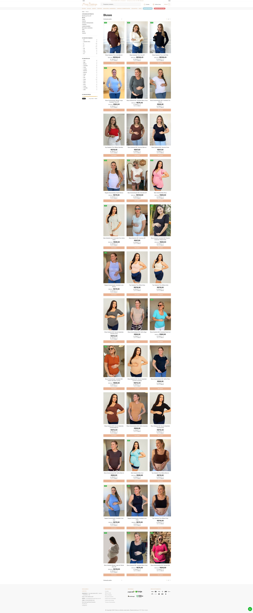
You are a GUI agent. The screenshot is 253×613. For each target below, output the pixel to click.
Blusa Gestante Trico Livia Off (137, 55)
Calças (83, 19)
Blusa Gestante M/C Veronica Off (137, 238)
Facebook (84, 603)
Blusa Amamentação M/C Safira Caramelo (137, 426)
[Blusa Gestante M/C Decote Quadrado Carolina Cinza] (114, 314)
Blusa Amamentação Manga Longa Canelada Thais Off (114, 101)
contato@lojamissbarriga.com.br (93, 598)
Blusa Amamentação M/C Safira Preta (160, 379)
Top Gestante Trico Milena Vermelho (114, 147)
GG (84, 48)
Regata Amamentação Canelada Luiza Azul (114, 519)
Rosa (84, 81)
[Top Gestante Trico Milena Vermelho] (114, 129)
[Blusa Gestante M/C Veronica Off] (137, 220)
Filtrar (84, 98)
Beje (84, 62)
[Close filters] (97, 14)
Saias (83, 29)
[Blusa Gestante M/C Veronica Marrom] (137, 129)
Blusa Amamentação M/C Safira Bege (137, 332)
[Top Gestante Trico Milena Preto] (160, 500)
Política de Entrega (109, 600)
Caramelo (85, 65)
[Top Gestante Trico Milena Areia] (160, 267)
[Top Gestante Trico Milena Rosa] (137, 267)
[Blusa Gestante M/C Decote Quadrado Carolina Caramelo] (137, 361)
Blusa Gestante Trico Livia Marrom (113, 55)
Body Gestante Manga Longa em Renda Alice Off (114, 566)
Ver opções (114, 63)
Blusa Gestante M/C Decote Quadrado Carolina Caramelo (137, 379)
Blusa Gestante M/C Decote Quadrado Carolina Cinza (114, 332)
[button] (167, 4)
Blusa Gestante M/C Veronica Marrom (137, 147)
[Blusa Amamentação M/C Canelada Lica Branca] (160, 82)
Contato (147, 4)
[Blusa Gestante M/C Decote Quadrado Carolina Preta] (160, 408)
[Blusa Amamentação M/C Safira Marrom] (114, 455)
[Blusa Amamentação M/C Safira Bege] (137, 314)
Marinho (85, 70)
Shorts (83, 31)
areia (84, 89)
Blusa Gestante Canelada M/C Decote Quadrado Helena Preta (160, 238)
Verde (84, 86)
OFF (84, 75)
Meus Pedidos (108, 595)
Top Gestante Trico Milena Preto (160, 518)
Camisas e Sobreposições (87, 22)
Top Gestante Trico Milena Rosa (137, 285)
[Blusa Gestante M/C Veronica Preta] (160, 129)
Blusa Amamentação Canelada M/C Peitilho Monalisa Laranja (114, 379)
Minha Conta (158, 4)
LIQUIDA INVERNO (86, 26)
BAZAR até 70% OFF (86, 15)
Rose (84, 82)
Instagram (84, 605)
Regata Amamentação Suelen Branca (114, 192)
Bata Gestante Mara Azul (137, 473)
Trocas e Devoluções (110, 602)
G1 (83, 53)
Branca (84, 63)
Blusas (83, 17)
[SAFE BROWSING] (138, 592)
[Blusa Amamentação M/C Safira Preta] (160, 361)
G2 (84, 39)
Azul (84, 60)
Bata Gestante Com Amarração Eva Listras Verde (114, 238)
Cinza (84, 67)
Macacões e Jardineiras (87, 27)
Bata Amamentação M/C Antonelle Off (137, 192)
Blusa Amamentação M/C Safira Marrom (114, 473)
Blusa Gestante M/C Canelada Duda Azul (160, 332)
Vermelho (85, 87)
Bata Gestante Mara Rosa (160, 192)
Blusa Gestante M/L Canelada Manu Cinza (137, 100)
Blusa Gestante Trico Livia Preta (160, 55)
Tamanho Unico (86, 41)
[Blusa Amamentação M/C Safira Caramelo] (137, 408)
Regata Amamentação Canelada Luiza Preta (137, 519)
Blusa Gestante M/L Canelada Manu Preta (137, 565)
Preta (84, 79)
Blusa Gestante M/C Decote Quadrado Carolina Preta (160, 426)
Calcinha (84, 21)
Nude (84, 74)
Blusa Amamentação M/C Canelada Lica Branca (160, 101)
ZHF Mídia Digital (143, 610)
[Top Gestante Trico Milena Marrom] (160, 455)
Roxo (84, 84)
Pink (84, 77)
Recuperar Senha (109, 596)
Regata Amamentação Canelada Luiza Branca (114, 285)
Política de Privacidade (110, 598)
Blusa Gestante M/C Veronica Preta (160, 147)
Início (83, 11)
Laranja (85, 69)
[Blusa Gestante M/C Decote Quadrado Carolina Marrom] (114, 408)
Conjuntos (84, 24)
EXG (84, 51)
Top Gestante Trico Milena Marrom (160, 473)
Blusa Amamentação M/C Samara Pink (160, 565)
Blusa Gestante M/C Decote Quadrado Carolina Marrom (114, 426)
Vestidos (84, 33)
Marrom (85, 72)
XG (84, 50)
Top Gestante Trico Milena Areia (160, 285)
